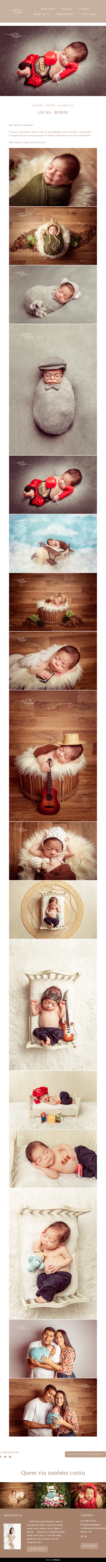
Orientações (89, 13)
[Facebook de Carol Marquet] (82, 1536)
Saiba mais (37, 1549)
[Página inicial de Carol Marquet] (17, 11)
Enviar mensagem (91, 1524)
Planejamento (65, 13)
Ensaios (67, 8)
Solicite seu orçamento (85, 1454)
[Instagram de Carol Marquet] (86, 1536)
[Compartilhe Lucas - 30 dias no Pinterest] (10, 1457)
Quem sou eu (41, 13)
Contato (84, 8)
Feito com (53, 1560)
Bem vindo (48, 8)
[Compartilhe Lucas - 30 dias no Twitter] (5, 1457)
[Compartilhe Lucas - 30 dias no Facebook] (0, 1457)
